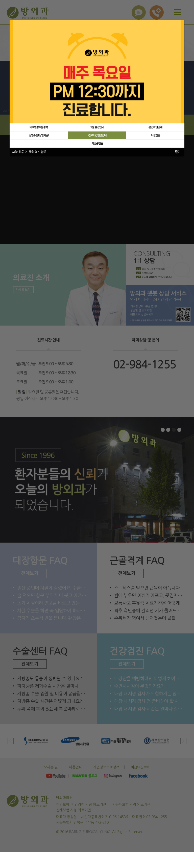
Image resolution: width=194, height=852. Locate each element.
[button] (39, 127)
